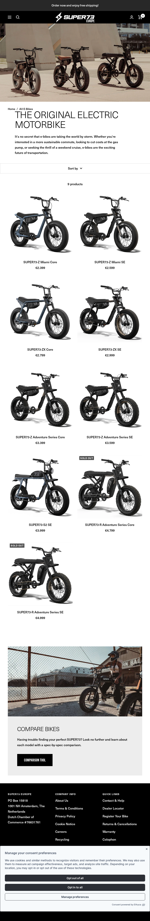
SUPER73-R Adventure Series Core (109, 524)
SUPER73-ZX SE (109, 349)
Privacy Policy (65, 816)
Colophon (109, 839)
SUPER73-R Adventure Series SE (40, 612)
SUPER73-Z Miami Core (40, 262)
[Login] (131, 17)
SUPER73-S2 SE (40, 524)
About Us (61, 800)
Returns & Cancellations (120, 823)
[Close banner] (147, 848)
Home (11, 109)
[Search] (18, 17)
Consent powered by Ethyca (126, 904)
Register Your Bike (115, 816)
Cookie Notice (65, 823)
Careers (61, 831)
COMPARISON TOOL (35, 760)
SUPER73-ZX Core (40, 349)
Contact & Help (113, 800)
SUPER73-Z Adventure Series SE (110, 437)
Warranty (109, 831)
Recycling (62, 839)
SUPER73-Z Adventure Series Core (40, 437)
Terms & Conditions (69, 808)
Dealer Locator (113, 808)
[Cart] (140, 17)
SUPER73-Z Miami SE (110, 262)
